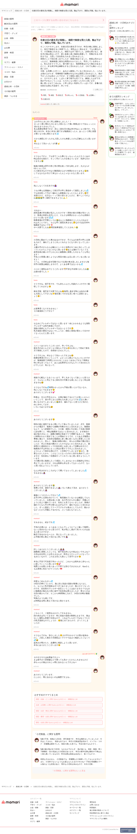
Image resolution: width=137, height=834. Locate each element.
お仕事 (7, 48)
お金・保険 (9, 38)
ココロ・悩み (10, 72)
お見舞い (92, 95)
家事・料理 (9, 53)
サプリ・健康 (10, 62)
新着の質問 (9, 19)
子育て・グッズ (10, 33)
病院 (52, 95)
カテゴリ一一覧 (75, 810)
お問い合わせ (94, 805)
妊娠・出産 (9, 28)
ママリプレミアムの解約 (98, 819)
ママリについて (75, 802)
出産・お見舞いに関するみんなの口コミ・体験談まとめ (56, 705)
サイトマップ (74, 813)
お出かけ (8, 82)
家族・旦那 (9, 77)
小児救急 (81, 95)
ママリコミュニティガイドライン (102, 816)
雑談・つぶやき (10, 96)
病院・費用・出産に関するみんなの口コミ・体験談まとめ (57, 717)
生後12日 (46, 99)
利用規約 (93, 808)
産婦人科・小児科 (11, 86)
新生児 (60, 95)
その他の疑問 (10, 91)
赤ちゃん (70, 95)
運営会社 (93, 802)
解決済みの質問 (10, 24)
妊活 (6, 57)
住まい (7, 43)
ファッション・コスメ (13, 67)
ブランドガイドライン (78, 805)
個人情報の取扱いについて (99, 810)
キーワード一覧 (75, 808)
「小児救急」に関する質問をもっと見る (68, 771)
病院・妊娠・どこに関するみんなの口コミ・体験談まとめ (57, 699)
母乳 (44, 95)
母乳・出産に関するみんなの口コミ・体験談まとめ (54, 722)
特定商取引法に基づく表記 (99, 813)
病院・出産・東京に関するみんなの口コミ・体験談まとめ (57, 711)
